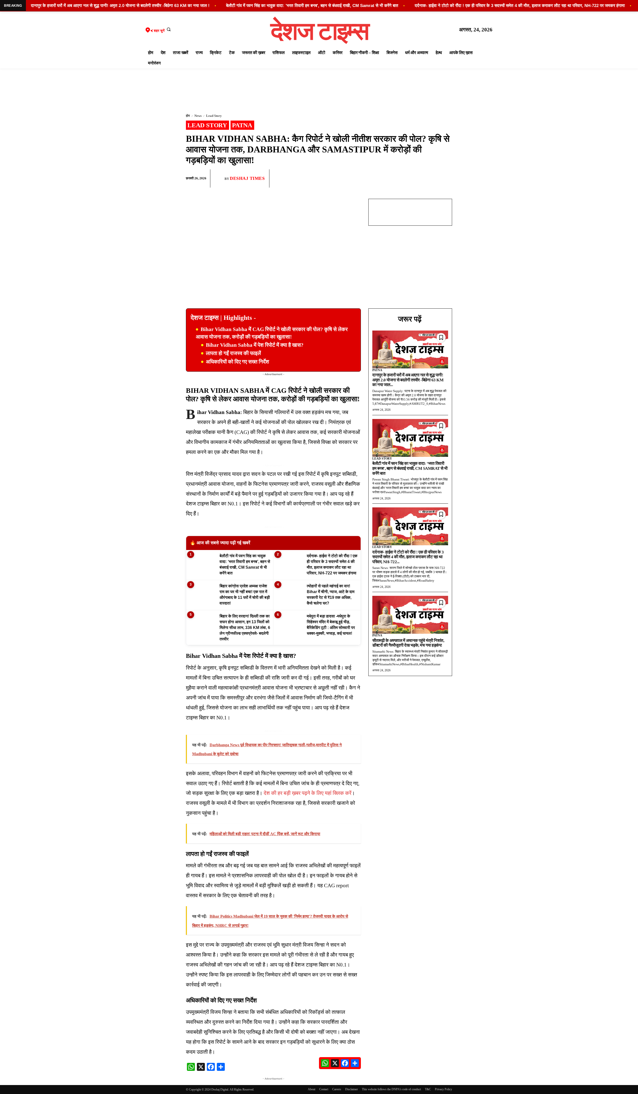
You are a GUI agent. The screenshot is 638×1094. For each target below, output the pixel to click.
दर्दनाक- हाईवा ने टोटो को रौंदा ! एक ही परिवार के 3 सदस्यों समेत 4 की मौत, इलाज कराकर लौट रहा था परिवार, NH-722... (408, 557)
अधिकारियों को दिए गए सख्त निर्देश (237, 362)
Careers (336, 1089)
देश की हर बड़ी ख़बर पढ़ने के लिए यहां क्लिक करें (307, 793)
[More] (447, 179)
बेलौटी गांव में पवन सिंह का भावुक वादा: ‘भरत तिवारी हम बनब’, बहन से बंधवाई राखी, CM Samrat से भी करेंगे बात (410, 468)
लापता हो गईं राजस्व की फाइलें (233, 353)
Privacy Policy (443, 1089)
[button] (168, 29)
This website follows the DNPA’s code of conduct (391, 1089)
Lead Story (214, 116)
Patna (242, 125)
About (311, 1089)
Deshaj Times (247, 178)
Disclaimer (351, 1089)
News (198, 116)
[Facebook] (412, 179)
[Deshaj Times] (219, 178)
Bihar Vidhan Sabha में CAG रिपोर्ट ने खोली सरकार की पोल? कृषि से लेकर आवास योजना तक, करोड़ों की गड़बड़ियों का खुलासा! (272, 333)
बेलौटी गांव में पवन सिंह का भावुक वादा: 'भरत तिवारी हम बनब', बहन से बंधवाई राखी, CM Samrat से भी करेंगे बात (312, 5)
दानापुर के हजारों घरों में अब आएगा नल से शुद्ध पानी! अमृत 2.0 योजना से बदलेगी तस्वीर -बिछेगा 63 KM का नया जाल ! (120, 5)
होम (188, 116)
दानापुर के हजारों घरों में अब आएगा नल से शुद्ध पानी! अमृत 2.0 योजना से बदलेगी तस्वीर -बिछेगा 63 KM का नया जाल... (407, 380)
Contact (323, 1089)
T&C (428, 1089)
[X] (435, 179)
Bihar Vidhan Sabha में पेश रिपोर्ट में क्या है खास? (255, 345)
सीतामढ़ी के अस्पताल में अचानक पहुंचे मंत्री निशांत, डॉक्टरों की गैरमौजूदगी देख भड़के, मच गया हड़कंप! (408, 643)
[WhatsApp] (424, 179)
